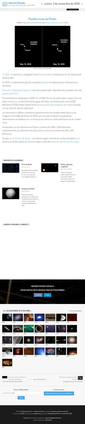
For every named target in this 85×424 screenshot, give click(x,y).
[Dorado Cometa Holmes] (29, 340)
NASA (66, 22)
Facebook (38, 295)
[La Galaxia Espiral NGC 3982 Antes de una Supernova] (72, 340)
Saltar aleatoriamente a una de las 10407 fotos (59, 393)
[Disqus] (42, 248)
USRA (70, 413)
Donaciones (27, 418)
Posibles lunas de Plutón (42, 19)
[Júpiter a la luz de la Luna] (7, 317)
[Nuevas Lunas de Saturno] (29, 351)
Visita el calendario (75, 311)
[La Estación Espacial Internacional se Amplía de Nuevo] (7, 351)
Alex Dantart (48, 420)
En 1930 (5, 74)
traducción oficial (38, 411)
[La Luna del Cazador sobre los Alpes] (50, 328)
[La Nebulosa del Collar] (72, 328)
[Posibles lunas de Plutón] (50, 340)
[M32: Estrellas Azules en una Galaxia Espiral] (40, 351)
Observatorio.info (27, 411)
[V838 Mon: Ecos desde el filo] (40, 340)
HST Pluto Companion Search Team (54, 22)
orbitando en (13, 101)
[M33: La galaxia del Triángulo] (18, 317)
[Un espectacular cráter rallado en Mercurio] (18, 340)
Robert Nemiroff (52, 413)
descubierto (47, 74)
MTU (58, 413)
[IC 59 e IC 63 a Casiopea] (61, 328)
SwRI (40, 22)
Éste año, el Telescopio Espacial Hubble (19, 90)
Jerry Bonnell (64, 413)
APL (32, 22)
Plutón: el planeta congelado (67, 165)
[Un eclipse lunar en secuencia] (61, 340)
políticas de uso (38, 413)
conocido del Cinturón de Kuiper (65, 141)
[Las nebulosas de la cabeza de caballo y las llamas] (29, 317)
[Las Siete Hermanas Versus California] (7, 340)
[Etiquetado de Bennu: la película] (40, 317)
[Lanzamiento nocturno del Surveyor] (72, 351)
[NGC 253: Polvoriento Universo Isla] (7, 328)
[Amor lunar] (61, 317)
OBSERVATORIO (14, 3)
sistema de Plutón (10, 93)
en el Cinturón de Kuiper (19, 138)
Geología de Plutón (28, 189)
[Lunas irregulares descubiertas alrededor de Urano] (61, 351)
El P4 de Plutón (27, 164)
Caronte (45, 82)
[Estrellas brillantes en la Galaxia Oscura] (18, 351)
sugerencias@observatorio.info (53, 418)
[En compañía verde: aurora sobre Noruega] (29, 328)
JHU (29, 22)
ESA (64, 22)
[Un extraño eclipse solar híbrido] (40, 328)
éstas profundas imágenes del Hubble (56, 104)
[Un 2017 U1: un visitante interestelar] (72, 317)
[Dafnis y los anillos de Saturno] (50, 317)
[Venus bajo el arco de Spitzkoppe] (18, 328)
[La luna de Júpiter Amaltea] (7, 362)
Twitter (47, 295)
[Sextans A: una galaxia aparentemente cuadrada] (50, 351)
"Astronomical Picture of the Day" (59, 411)
